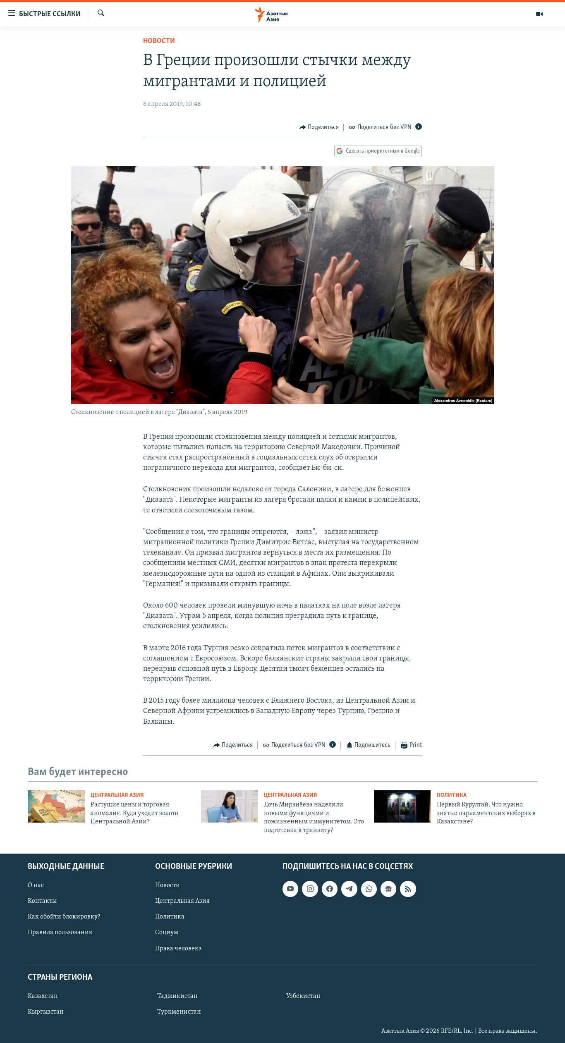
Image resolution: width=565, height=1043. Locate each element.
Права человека (178, 948)
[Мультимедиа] (539, 14)
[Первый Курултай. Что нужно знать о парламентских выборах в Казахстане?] (402, 806)
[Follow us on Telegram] (349, 889)
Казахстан (43, 996)
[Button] (319, 127)
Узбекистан (303, 996)
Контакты (42, 901)
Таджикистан (177, 996)
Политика (452, 795)
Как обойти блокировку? (64, 917)
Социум (166, 932)
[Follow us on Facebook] (330, 889)
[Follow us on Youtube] (290, 889)
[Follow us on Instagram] (310, 889)
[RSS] (408, 889)
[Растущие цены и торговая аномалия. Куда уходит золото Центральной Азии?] (56, 806)
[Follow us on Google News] (388, 889)
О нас (36, 885)
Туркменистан (179, 1012)
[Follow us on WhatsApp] (369, 889)
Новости (159, 41)
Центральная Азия (117, 795)
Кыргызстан (46, 1012)
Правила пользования (60, 932)
